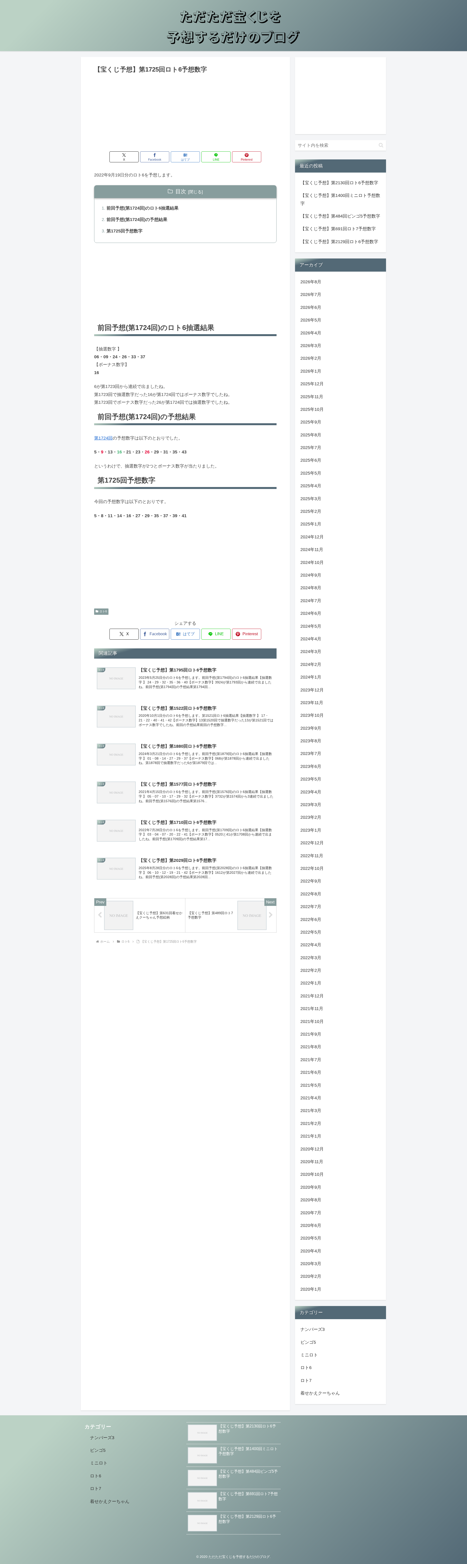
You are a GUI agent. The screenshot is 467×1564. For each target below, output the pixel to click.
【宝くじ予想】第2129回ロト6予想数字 (339, 241)
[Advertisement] (185, 111)
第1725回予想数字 (125, 231)
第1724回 (103, 438)
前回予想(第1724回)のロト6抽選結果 (143, 208)
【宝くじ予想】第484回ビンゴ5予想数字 (340, 216)
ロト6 (103, 611)
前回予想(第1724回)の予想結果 (137, 219)
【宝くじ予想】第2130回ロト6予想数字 (339, 182)
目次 (180, 191)
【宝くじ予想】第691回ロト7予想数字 (338, 228)
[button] (381, 145)
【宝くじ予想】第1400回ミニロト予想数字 (340, 199)
